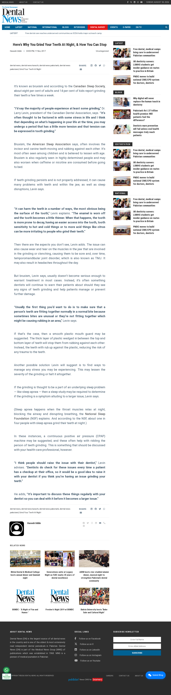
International (49, 27)
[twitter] (131, 2)
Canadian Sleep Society (89, 86)
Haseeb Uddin (16, 51)
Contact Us (38, 2)
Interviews (79, 27)
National (32, 27)
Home (7, 27)
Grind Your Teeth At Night (30, 69)
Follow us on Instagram (90, 655)
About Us (23, 2)
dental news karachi (30, 65)
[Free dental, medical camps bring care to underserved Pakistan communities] (121, 53)
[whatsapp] (104, 65)
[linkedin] (134, 2)
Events (114, 27)
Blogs (65, 27)
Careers (109, 676)
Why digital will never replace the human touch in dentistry (146, 101)
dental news (15, 65)
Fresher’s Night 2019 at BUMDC (60, 609)
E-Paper (127, 27)
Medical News (7, 2)
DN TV (138, 27)
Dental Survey (97, 27)
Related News (17, 545)
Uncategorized (102, 51)
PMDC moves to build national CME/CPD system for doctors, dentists (146, 79)
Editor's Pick (122, 144)
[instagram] (138, 2)
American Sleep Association (51, 144)
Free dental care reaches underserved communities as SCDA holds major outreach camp (63, 33)
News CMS (85, 679)
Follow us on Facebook (90, 638)
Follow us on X (87, 644)
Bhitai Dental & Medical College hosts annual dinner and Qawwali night (25, 575)
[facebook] (127, 2)
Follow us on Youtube (90, 660)
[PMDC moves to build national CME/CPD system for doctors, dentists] (121, 80)
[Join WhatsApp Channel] (6, 670)
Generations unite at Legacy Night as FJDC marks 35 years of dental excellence (60, 575)
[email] (81, 69)
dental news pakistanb (49, 65)
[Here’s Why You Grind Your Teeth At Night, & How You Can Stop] (25, 558)
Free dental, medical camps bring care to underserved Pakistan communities (147, 52)
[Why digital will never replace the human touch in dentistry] (121, 102)
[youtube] (141, 2)
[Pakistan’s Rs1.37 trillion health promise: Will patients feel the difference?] (121, 114)
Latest (18, 27)
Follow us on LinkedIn (90, 650)
